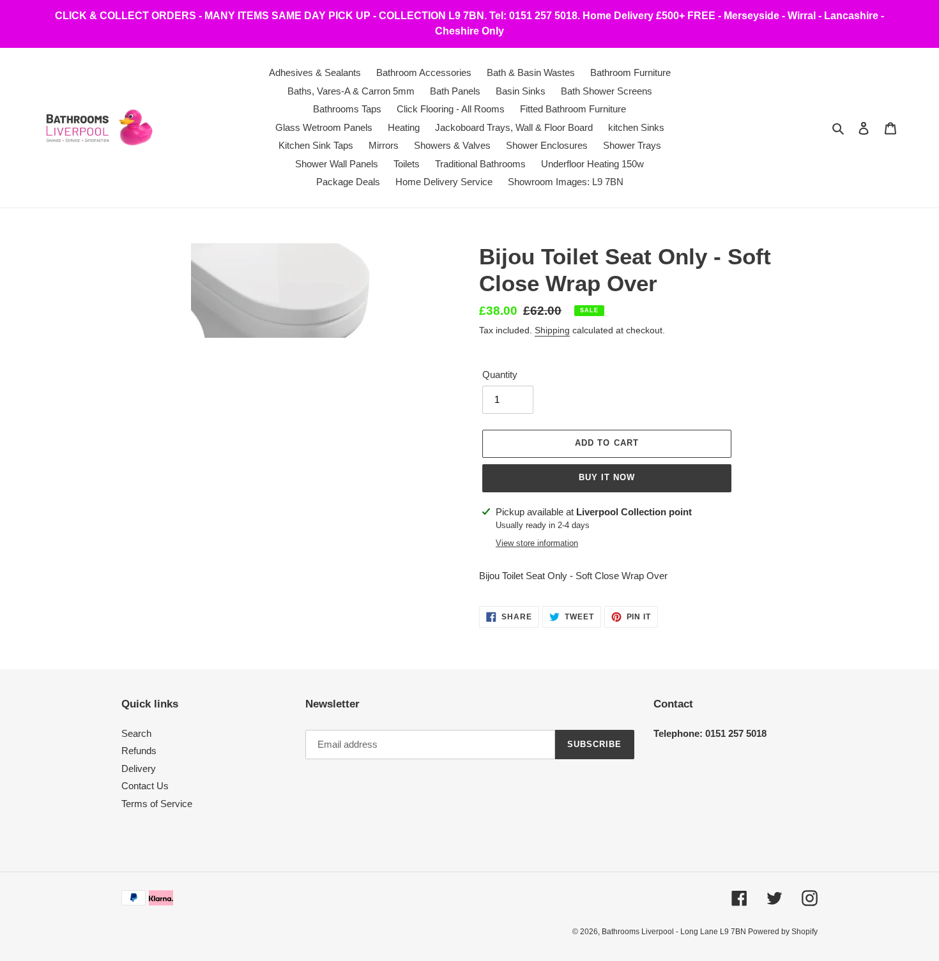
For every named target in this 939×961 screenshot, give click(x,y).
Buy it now (607, 477)
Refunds (138, 750)
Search (136, 733)
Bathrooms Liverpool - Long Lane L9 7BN (675, 931)
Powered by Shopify (783, 931)
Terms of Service (156, 803)
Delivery (138, 768)
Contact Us (145, 785)
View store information (537, 543)
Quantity (499, 374)
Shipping (552, 330)
